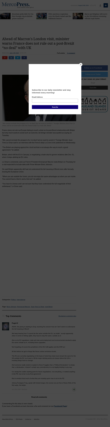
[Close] (80, 64)
